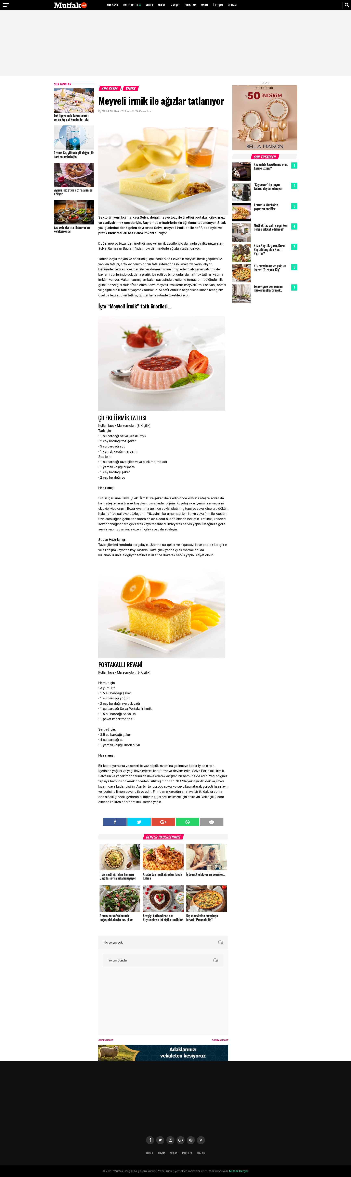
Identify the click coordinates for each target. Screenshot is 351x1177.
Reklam (232, 5)
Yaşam (204, 5)
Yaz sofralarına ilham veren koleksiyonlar (72, 229)
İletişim (218, 5)
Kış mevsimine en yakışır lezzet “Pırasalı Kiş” (270, 267)
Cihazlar (190, 5)
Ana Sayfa (112, 5)
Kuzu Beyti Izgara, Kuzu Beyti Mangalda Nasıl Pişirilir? (269, 249)
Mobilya (187, 1153)
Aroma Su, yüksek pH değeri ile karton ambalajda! (74, 154)
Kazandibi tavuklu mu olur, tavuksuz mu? (271, 166)
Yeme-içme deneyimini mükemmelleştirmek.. (268, 288)
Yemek (149, 5)
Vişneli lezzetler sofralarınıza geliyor (73, 192)
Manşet (175, 5)
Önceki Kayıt (105, 1040)
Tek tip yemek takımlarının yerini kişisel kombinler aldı (71, 117)
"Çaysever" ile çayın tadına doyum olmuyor (268, 186)
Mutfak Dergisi (238, 1171)
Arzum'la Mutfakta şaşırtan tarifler (266, 207)
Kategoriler (131, 5)
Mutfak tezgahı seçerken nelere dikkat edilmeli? (270, 227)
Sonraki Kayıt (220, 1040)
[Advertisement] (175, 43)
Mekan (162, 5)
